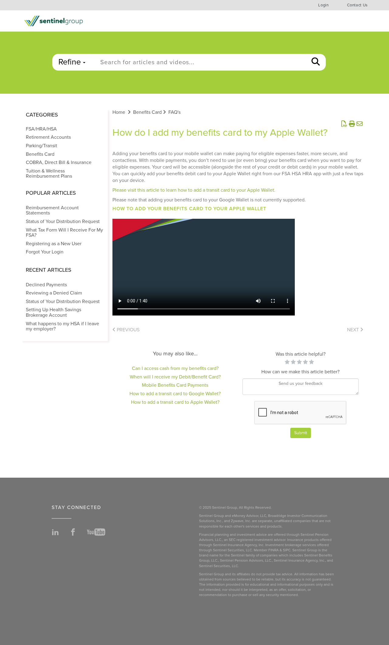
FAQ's (174, 112)
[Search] (315, 62)
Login (323, 5)
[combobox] (198, 62)
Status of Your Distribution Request (63, 221)
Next (353, 330)
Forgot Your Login (45, 252)
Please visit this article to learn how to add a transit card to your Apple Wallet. (193, 190)
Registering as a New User (53, 244)
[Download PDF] (344, 124)
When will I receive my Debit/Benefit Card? (175, 377)
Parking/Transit (41, 146)
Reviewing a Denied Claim (54, 293)
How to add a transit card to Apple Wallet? (175, 402)
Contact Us (357, 5)
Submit (300, 432)
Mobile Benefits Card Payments (175, 385)
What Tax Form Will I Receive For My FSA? (64, 233)
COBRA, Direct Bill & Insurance (58, 162)
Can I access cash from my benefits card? (175, 368)
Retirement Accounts (48, 137)
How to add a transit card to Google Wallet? (175, 394)
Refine (70, 62)
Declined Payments (46, 285)
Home (118, 112)
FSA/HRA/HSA (41, 129)
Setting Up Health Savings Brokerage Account (53, 312)
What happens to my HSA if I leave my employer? (62, 326)
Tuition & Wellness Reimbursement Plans (49, 174)
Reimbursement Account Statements (52, 210)
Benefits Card (40, 154)
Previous (127, 330)
